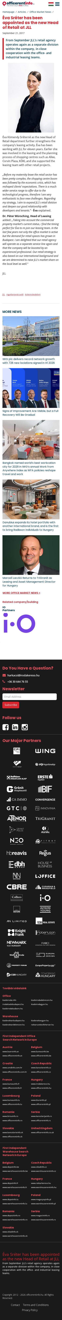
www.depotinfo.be (10, 1166)
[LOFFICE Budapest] (45, 876)
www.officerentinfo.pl (41, 1104)
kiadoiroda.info (9, 1000)
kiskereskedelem (33, 294)
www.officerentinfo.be (41, 1055)
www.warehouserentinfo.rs (43, 1219)
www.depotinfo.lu (10, 1199)
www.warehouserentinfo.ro (14, 1219)
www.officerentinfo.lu (12, 1104)
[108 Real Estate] (45, 921)
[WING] (45, 750)
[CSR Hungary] (17, 974)
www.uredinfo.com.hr (12, 1067)
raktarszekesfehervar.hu (42, 1024)
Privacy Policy (30, 1310)
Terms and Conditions (36, 1305)
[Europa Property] (45, 965)
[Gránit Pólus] (17, 830)
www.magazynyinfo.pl (41, 1199)
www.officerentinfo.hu (41, 1088)
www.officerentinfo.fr (12, 1088)
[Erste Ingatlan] (45, 776)
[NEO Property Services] (17, 841)
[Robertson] (45, 932)
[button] (57, 4)
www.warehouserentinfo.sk (14, 1235)
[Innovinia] (45, 808)
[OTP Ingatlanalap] (45, 763)
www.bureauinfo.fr (11, 1083)
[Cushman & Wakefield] (45, 887)
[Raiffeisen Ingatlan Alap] (17, 777)
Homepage (8, 11)
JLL (3, 294)
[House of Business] (45, 864)
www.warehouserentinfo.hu (43, 1187)
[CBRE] (17, 887)
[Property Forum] (17, 965)
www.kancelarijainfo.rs (41, 1116)
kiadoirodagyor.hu (39, 1004)
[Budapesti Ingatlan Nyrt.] (45, 789)
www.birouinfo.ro (10, 1116)
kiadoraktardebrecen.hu (13, 1024)
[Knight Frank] (17, 932)
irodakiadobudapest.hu (13, 1004)
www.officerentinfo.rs (41, 1120)
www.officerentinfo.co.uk (42, 1132)
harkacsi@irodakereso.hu (23, 675)
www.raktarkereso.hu (41, 1183)
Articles (22, 11)
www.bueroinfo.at (10, 1051)
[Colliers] (17, 897)
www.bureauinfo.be (40, 1051)
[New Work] (17, 876)
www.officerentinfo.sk (12, 1136)
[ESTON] (17, 909)
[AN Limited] (17, 921)
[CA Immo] (17, 799)
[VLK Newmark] (17, 943)
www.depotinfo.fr (10, 1183)
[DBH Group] (17, 864)
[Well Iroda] (17, 955)
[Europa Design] (45, 955)
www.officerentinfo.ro (12, 1120)
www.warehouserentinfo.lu (14, 1203)
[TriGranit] (45, 818)
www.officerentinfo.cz (41, 1071)
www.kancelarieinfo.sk (12, 1132)
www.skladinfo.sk (10, 1231)
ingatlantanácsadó (14, 294)
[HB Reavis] (17, 852)
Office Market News (40, 11)
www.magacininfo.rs (40, 1215)
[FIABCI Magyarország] (45, 943)
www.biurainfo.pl (38, 1100)
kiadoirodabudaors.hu (12, 1008)
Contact (15, 1305)
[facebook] (7, 726)
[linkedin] (17, 726)
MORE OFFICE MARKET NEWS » (21, 593)
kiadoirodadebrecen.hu (41, 1000)
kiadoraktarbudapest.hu (13, 1020)
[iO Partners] (45, 897)
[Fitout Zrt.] (45, 841)
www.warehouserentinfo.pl (43, 1203)
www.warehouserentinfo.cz (43, 1171)
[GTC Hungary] (17, 808)
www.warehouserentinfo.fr (14, 1187)
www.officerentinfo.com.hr (14, 1071)
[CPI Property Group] (17, 750)
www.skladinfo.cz (39, 1166)
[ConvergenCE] (45, 799)
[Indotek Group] (17, 763)
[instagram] (25, 726)
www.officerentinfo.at (12, 1055)
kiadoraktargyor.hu (40, 1020)
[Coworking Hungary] (45, 975)
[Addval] (45, 830)
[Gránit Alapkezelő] (17, 789)
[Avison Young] (45, 909)
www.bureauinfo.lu (11, 1100)
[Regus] (45, 853)
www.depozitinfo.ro (11, 1215)
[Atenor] (17, 818)
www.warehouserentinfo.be (15, 1171)
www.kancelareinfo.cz (41, 1067)
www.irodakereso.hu (40, 1083)
